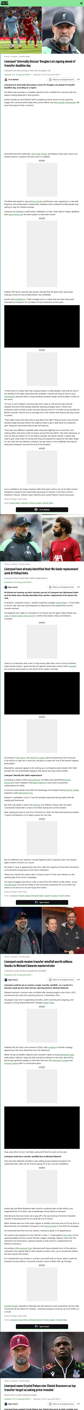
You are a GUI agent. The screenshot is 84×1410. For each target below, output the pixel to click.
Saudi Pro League (37, 757)
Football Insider (11, 1306)
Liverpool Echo (25, 1248)
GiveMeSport (20, 299)
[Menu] (81, 3)
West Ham (67, 1235)
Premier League (35, 503)
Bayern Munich (39, 782)
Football (14, 56)
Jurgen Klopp (15, 503)
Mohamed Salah (37, 895)
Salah (53, 771)
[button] (78, 79)
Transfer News (24, 56)
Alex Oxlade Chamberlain (65, 102)
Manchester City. (26, 793)
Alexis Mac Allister (39, 154)
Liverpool (24, 503)
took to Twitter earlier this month (18, 616)
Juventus (36, 805)
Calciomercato (34, 780)
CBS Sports (21, 757)
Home (6, 56)
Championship (50, 1226)
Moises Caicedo (36, 201)
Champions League (60, 1060)
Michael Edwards (35, 1320)
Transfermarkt (10, 884)
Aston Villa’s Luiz (15, 214)
